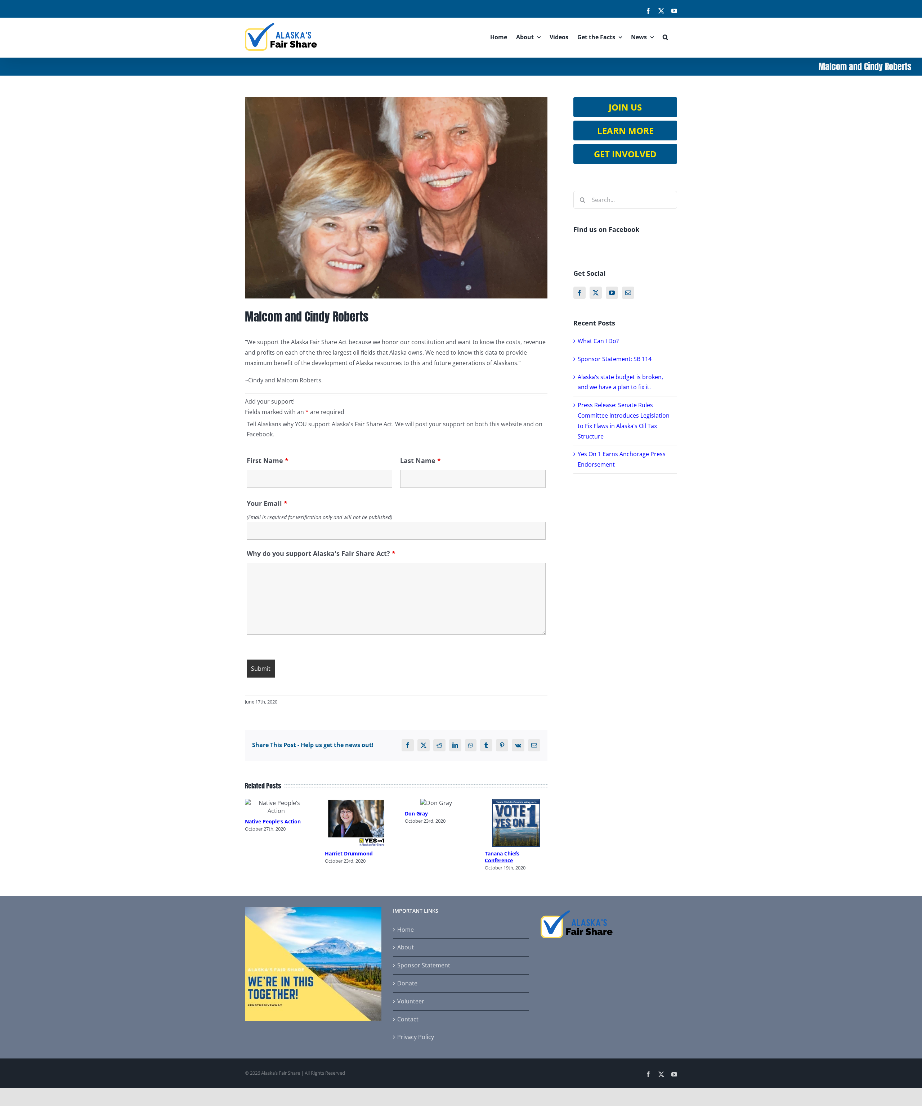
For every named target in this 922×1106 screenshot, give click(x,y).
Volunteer (410, 1001)
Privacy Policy (415, 1037)
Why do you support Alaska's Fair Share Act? (321, 553)
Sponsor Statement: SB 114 (615, 359)
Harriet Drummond (349, 853)
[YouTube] (612, 293)
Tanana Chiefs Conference (502, 857)
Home (405, 930)
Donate (407, 983)
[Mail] (628, 293)
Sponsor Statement (423, 965)
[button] (665, 37)
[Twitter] (596, 293)
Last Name (420, 460)
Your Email (267, 503)
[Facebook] (579, 293)
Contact (408, 1019)
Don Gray (416, 813)
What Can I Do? (598, 341)
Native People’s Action (273, 821)
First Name (267, 460)
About (405, 947)
